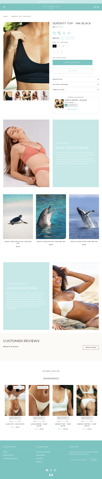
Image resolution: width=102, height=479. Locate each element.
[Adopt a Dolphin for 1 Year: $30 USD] (51, 216)
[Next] (94, 400)
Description (57, 79)
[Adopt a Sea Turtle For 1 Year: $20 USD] (18, 216)
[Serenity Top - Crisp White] (63, 400)
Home (5, 16)
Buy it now (72, 70)
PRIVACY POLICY (8, 455)
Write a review (91, 347)
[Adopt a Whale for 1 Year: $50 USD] (84, 216)
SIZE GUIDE (64, 42)
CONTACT (39, 462)
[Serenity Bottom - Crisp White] (86, 400)
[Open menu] (4, 7)
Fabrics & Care (58, 89)
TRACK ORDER (40, 455)
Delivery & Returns (60, 84)
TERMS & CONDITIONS (10, 458)
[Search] (94, 7)
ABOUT (5, 452)
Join (94, 459)
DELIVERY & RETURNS (43, 452)
